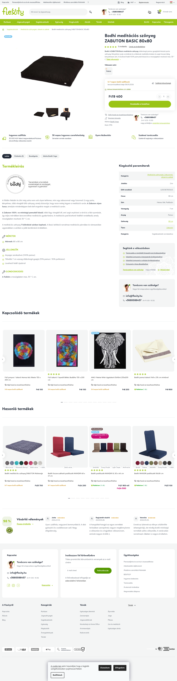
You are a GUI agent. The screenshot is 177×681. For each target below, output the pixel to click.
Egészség (44, 624)
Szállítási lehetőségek (163, 83)
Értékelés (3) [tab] (19, 156)
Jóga (110, 616)
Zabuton (170, 228)
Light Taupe (116, 467)
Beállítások (57, 675)
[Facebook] (8, 585)
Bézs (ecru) (9, 467)
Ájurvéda (111, 611)
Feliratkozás (103, 570)
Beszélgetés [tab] (33, 156)
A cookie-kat (56, 666)
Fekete (144, 467)
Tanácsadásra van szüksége (133, 270)
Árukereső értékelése (131, 587)
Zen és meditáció (114, 624)
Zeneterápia (84, 616)
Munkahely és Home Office (90, 624)
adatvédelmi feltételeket (75, 581)
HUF (132, 2)
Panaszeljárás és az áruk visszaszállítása (26, 2)
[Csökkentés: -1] (159, 97)
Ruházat (44, 611)
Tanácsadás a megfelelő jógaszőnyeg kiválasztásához (145, 253)
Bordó (138, 467)
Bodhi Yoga (114, 122)
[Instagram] (13, 585)
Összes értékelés (24, 524)
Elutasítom (105, 668)
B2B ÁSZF (127, 574)
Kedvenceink (84, 633)
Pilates (110, 620)
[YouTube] (18, 585)
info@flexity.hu (134, 296)
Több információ (112, 59)
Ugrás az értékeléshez (137, 47)
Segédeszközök (46, 620)
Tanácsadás (128, 583)
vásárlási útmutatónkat (161, 123)
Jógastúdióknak (86, 620)
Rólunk (4, 616)
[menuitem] (8, 22)
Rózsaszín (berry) (22, 467)
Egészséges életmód (87, 611)
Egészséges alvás (114, 628)
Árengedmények (47, 633)
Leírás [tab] (7, 156)
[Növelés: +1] (168, 97)
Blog (122, 2)
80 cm (170, 221)
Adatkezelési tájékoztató (51, 2)
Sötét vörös (34, 467)
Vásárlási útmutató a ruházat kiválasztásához (143, 260)
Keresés (90, 12)
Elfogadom (120, 668)
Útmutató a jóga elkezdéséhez (137, 264)
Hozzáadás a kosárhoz (139, 104)
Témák (43, 637)
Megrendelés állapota (132, 591)
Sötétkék (96, 467)
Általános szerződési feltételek (74, 2)
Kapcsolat (5, 2)
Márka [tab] (50, 156)
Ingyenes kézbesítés (131, 579)
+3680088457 (117, 12)
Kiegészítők (45, 628)
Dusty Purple (105, 467)
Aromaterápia (85, 628)
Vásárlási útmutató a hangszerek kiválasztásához (144, 257)
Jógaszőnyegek (47, 616)
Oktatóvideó (165, 270)
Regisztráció (160, 2)
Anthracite (126, 467)
